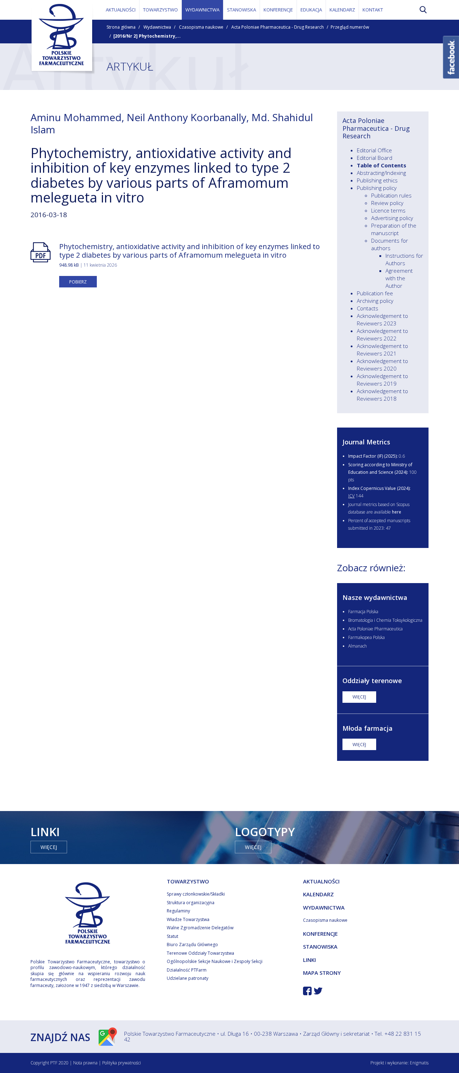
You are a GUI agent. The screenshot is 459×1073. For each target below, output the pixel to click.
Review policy (387, 202)
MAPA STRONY (322, 972)
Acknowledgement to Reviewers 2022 (382, 334)
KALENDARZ (342, 9)
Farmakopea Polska (366, 637)
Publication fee (375, 293)
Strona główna (121, 27)
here (396, 512)
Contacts (367, 308)
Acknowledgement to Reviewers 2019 (382, 379)
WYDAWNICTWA (202, 9)
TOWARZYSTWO (160, 9)
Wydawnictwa (157, 27)
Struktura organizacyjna (190, 903)
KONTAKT (373, 9)
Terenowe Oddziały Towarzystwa (200, 953)
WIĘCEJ (359, 697)
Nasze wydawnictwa (374, 597)
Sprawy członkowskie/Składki (196, 894)
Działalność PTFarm (187, 970)
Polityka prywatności (121, 1063)
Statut (172, 936)
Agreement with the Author (399, 278)
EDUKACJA (311, 9)
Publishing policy (377, 187)
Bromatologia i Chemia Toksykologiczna (385, 620)
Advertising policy (392, 217)
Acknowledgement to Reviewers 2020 (382, 364)
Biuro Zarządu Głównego (192, 944)
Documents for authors (389, 244)
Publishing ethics (377, 180)
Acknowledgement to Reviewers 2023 (382, 319)
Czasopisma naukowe (201, 27)
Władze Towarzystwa (188, 919)
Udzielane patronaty (187, 978)
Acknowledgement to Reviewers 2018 (382, 394)
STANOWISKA (241, 9)
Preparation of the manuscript (393, 229)
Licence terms (388, 210)
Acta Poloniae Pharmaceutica (375, 629)
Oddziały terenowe (372, 680)
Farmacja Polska (363, 612)
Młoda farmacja (367, 728)
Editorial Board (374, 157)
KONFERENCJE (278, 9)
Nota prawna (85, 1063)
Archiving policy (375, 300)
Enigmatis (419, 1063)
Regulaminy (178, 911)
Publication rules (391, 195)
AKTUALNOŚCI (121, 9)
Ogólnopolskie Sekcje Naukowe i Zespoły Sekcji (214, 961)
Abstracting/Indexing (381, 172)
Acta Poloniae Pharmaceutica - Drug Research (277, 27)
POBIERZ (78, 282)
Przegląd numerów (350, 27)
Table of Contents (381, 165)
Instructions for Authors (404, 259)
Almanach (357, 646)
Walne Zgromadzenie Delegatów (200, 928)
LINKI (309, 959)
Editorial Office (374, 150)
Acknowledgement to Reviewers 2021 (382, 349)
